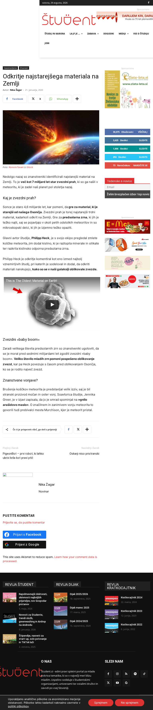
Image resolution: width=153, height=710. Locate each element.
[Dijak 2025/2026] (60, 597)
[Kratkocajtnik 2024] (111, 601)
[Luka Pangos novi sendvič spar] (127, 290)
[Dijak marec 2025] (60, 611)
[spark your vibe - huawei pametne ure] (127, 254)
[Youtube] (117, 682)
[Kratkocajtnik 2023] (111, 614)
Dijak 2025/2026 (79, 594)
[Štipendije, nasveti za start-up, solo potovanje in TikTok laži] (9, 639)
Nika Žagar (16, 89)
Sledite (143, 140)
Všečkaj (142, 131)
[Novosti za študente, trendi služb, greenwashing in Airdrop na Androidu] (9, 618)
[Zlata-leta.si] (127, 107)
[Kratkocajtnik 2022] (111, 628)
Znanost (24, 67)
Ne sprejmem (129, 702)
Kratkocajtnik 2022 (131, 624)
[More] (77, 99)
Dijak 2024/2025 (79, 621)
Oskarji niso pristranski (84, 453)
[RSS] (126, 673)
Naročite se (140, 165)
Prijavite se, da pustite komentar (24, 522)
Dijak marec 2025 (79, 607)
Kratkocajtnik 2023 (131, 611)
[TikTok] (144, 673)
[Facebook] (148, 3)
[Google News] (126, 682)
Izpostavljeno (10, 67)
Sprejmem (100, 702)
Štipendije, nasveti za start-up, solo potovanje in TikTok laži (33, 639)
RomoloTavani (16, 167)
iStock (29, 167)
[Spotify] (135, 673)
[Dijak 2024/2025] (60, 624)
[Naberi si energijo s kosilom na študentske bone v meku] (127, 235)
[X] (78, 429)
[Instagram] (117, 673)
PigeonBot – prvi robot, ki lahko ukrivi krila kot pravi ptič (23, 456)
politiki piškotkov (18, 706)
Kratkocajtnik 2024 (131, 597)
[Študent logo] (69, 19)
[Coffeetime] (127, 272)
